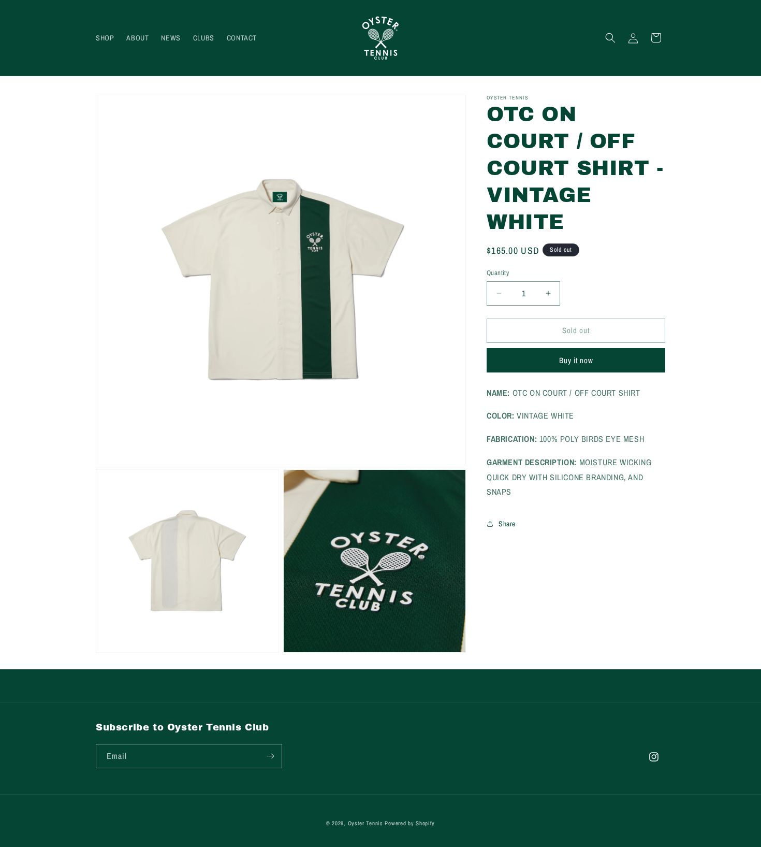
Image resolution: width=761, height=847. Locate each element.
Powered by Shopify (410, 823)
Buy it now (576, 360)
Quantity (498, 272)
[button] (610, 37)
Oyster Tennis (365, 823)
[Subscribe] (270, 756)
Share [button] (507, 523)
